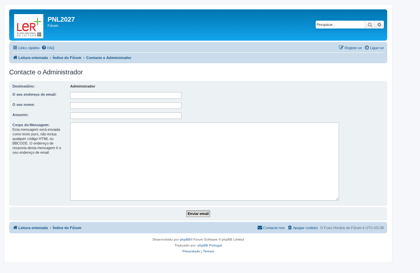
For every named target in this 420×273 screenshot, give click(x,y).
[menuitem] (47, 48)
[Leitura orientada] (29, 25)
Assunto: (20, 115)
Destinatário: (23, 86)
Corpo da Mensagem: (31, 125)
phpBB (185, 239)
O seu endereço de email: (34, 94)
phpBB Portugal (210, 245)
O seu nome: (23, 105)
